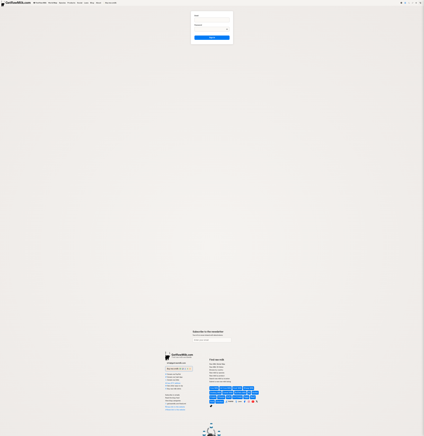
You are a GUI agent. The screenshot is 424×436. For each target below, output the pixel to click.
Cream (213, 397)
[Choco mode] (412, 3)
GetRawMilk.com (182, 354)
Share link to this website (176, 410)
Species (62, 3)
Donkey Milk (215, 392)
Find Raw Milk (40, 3)
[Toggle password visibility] (227, 29)
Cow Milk (214, 388)
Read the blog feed (172, 398)
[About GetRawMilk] (4, 419)
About (98, 3)
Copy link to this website (176, 407)
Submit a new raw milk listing (220, 381)
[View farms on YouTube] (253, 401)
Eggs (246, 397)
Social (79, 3)
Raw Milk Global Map (217, 364)
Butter (255, 392)
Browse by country (216, 370)
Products (71, 3)
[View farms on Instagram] (249, 401)
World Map (52, 3)
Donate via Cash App (175, 377)
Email (196, 16)
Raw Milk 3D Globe (216, 367)
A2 (249, 392)
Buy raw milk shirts (174, 389)
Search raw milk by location (219, 379)
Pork (212, 401)
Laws (86, 3)
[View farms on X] (256, 401)
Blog (92, 3)
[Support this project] (405, 3)
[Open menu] (420, 3)
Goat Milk (237, 388)
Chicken (219, 401)
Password (198, 25)
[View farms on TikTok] (211, 406)
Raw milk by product (217, 376)
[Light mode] (416, 3)
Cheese (221, 397)
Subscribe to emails (172, 395)
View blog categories (173, 401)
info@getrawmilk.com (176, 363)
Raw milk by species (216, 373)
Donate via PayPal (174, 374)
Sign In (212, 38)
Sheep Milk (248, 388)
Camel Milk (228, 392)
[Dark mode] (409, 3)
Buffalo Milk (240, 392)
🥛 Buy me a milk (109, 3)
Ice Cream (237, 397)
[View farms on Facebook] (244, 401)
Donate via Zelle (173, 380)
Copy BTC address (173, 383)
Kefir (229, 397)
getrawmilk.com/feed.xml (176, 404)
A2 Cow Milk (225, 388)
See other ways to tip (175, 386)
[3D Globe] (401, 3)
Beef (253, 397)
